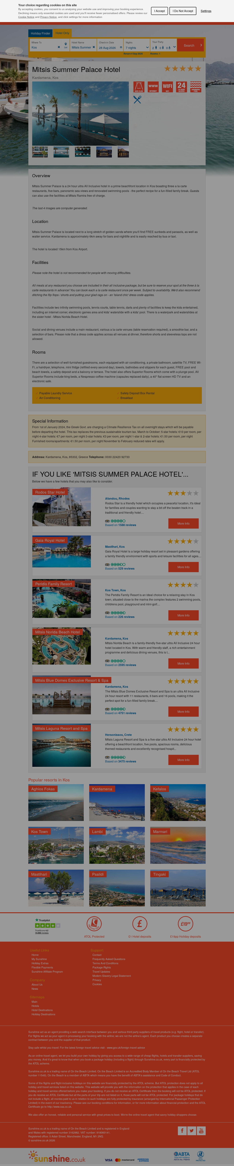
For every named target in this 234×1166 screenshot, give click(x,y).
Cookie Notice (26, 16)
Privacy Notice (48, 16)
